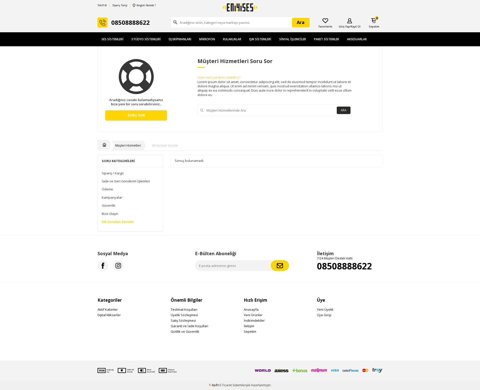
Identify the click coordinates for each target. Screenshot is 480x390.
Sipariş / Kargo (113, 173)
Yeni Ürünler (253, 315)
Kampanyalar (112, 197)
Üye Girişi (324, 315)
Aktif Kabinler (108, 309)
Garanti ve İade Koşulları (189, 326)
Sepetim (250, 331)
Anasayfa (251, 309)
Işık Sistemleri (260, 39)
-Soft (214, 385)
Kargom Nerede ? (146, 5)
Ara (343, 110)
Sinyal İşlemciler (292, 39)
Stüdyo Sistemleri (146, 39)
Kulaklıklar (232, 39)
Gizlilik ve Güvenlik (185, 331)
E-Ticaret (226, 385)
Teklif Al (102, 5)
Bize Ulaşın (110, 214)
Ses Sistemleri (113, 39)
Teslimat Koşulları (184, 309)
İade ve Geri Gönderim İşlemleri (126, 181)
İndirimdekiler (254, 320)
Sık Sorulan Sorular (165, 146)
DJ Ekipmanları (180, 39)
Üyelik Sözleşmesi (184, 315)
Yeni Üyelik (325, 309)
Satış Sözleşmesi (183, 320)
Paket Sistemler (326, 39)
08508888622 (344, 266)
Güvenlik (108, 205)
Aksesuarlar (357, 39)
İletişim (249, 326)
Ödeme (107, 189)
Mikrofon (207, 39)
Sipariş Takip (119, 5)
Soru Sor (136, 115)
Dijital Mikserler (109, 315)
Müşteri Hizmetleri (128, 146)
